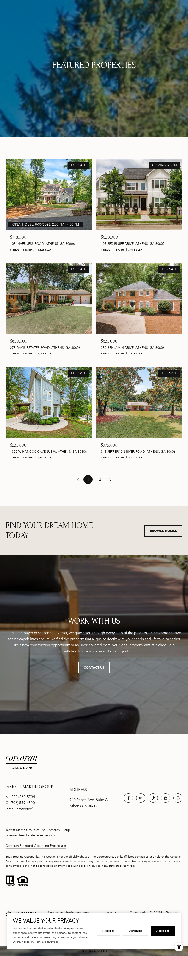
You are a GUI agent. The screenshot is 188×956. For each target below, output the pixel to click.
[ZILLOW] (165, 798)
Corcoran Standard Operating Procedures (36, 846)
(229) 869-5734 (23, 797)
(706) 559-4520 (22, 803)
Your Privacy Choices (94, 950)
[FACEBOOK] (128, 798)
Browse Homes (163, 530)
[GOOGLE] (177, 798)
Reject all (108, 931)
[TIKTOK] (153, 798)
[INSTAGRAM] (140, 798)
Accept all (162, 931)
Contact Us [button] (94, 667)
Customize (135, 931)
